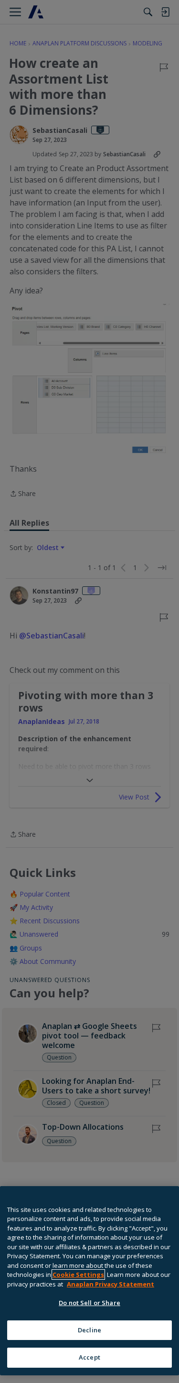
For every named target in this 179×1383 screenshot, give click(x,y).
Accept (89, 1357)
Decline (89, 1330)
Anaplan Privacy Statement (110, 1284)
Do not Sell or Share (89, 1302)
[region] (89, 1280)
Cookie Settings (78, 1274)
